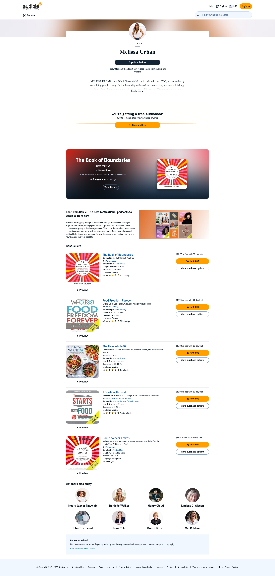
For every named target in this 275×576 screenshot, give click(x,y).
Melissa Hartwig (111, 307)
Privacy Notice (124, 567)
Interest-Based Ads (143, 567)
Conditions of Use (106, 567)
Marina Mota (118, 450)
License (159, 567)
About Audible (78, 567)
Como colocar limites (116, 438)
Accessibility (183, 567)
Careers (91, 567)
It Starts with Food (114, 392)
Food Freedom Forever (117, 300)
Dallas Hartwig (125, 398)
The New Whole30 (114, 346)
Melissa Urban (111, 261)
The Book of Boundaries (118, 255)
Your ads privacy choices (203, 567)
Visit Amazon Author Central (82, 548)
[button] (137, 91)
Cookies (170, 567)
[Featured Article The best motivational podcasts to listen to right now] (174, 225)
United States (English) (228, 567)
